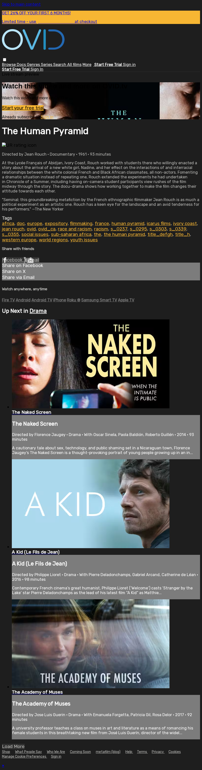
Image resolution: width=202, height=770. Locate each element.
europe (34, 223)
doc (21, 223)
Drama (38, 311)
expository (56, 223)
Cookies (174, 752)
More (87, 64)
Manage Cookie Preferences (24, 756)
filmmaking (81, 223)
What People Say (28, 752)
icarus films (159, 223)
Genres (34, 64)
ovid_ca (46, 229)
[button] (4, 59)
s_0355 (10, 234)
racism (101, 229)
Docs (22, 64)
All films (74, 64)
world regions (53, 240)
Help (129, 752)
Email (33, 260)
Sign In (37, 69)
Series (47, 64)
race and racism (75, 229)
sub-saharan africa (71, 234)
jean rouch (13, 229)
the (97, 234)
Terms (142, 752)
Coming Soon (80, 752)
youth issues (84, 240)
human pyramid (128, 223)
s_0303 (158, 229)
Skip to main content (21, 4)
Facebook (13, 260)
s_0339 (177, 229)
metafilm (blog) (108, 752)
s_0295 (138, 229)
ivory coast (185, 223)
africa (8, 223)
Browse (9, 64)
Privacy (158, 752)
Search (60, 64)
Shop (6, 752)
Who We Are (56, 752)
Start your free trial (23, 108)
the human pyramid (124, 234)
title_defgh (160, 234)
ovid (31, 229)
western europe (19, 240)
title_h (182, 234)
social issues (35, 234)
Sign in (129, 64)
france (102, 223)
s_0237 (119, 229)
